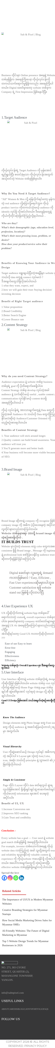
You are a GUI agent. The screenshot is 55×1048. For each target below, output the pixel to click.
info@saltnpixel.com (12, 992)
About (5, 1009)
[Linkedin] (21, 877)
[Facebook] (4, 877)
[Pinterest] (40, 1029)
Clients (27, 1009)
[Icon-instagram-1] (14, 1029)
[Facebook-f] (5, 1029)
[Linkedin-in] (22, 1029)
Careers (13, 1009)
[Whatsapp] (15, 877)
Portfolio (37, 1009)
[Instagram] (10, 877)
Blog (20, 1009)
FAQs (45, 1009)
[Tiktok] (31, 1029)
